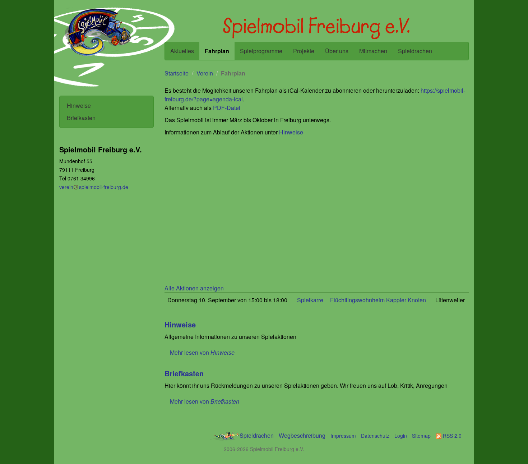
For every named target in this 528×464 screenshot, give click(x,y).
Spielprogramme (261, 51)
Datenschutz (375, 435)
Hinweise (79, 105)
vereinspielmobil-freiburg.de (93, 186)
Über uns (336, 51)
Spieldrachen (415, 51)
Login (400, 435)
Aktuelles (182, 51)
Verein (204, 73)
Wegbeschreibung (302, 435)
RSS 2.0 (451, 435)
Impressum (343, 435)
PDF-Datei (226, 108)
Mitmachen (373, 51)
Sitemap (421, 435)
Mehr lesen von (202, 352)
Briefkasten (81, 118)
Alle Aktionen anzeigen (194, 288)
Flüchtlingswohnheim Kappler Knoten (378, 300)
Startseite (177, 73)
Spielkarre (310, 300)
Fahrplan (217, 51)
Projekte (303, 51)
